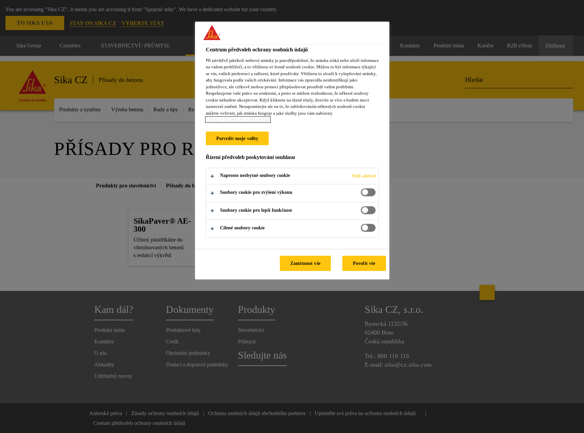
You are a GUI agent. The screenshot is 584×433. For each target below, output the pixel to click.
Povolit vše (364, 263)
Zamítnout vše (305, 263)
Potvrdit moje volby (237, 138)
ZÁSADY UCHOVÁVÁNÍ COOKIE (238, 119)
